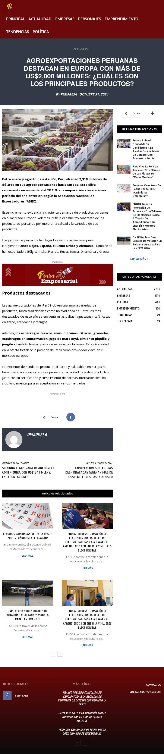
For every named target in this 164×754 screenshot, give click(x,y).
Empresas (64, 19)
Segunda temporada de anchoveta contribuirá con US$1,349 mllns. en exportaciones (28, 472)
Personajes (89, 19)
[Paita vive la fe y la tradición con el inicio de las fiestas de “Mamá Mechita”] (123, 169)
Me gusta (45, 695)
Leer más (27, 555)
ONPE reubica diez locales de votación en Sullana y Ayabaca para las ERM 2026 (27, 615)
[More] (152, 113)
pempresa (68, 94)
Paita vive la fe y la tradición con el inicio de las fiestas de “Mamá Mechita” (82, 717)
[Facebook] (70, 417)
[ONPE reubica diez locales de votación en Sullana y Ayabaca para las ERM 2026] (27, 593)
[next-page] (60, 654)
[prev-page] (53, 654)
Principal (15, 19)
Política (41, 32)
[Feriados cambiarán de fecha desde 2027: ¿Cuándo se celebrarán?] (27, 515)
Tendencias (17, 32)
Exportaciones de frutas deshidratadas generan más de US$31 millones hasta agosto (89, 472)
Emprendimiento (121, 19)
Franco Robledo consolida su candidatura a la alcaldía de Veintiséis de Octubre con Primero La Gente (82, 698)
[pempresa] (13, 439)
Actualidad (39, 19)
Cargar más (138, 259)
